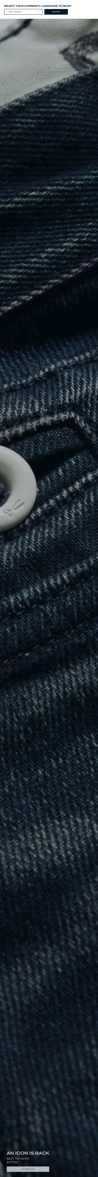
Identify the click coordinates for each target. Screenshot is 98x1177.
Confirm (56, 12)
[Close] (49, 588)
